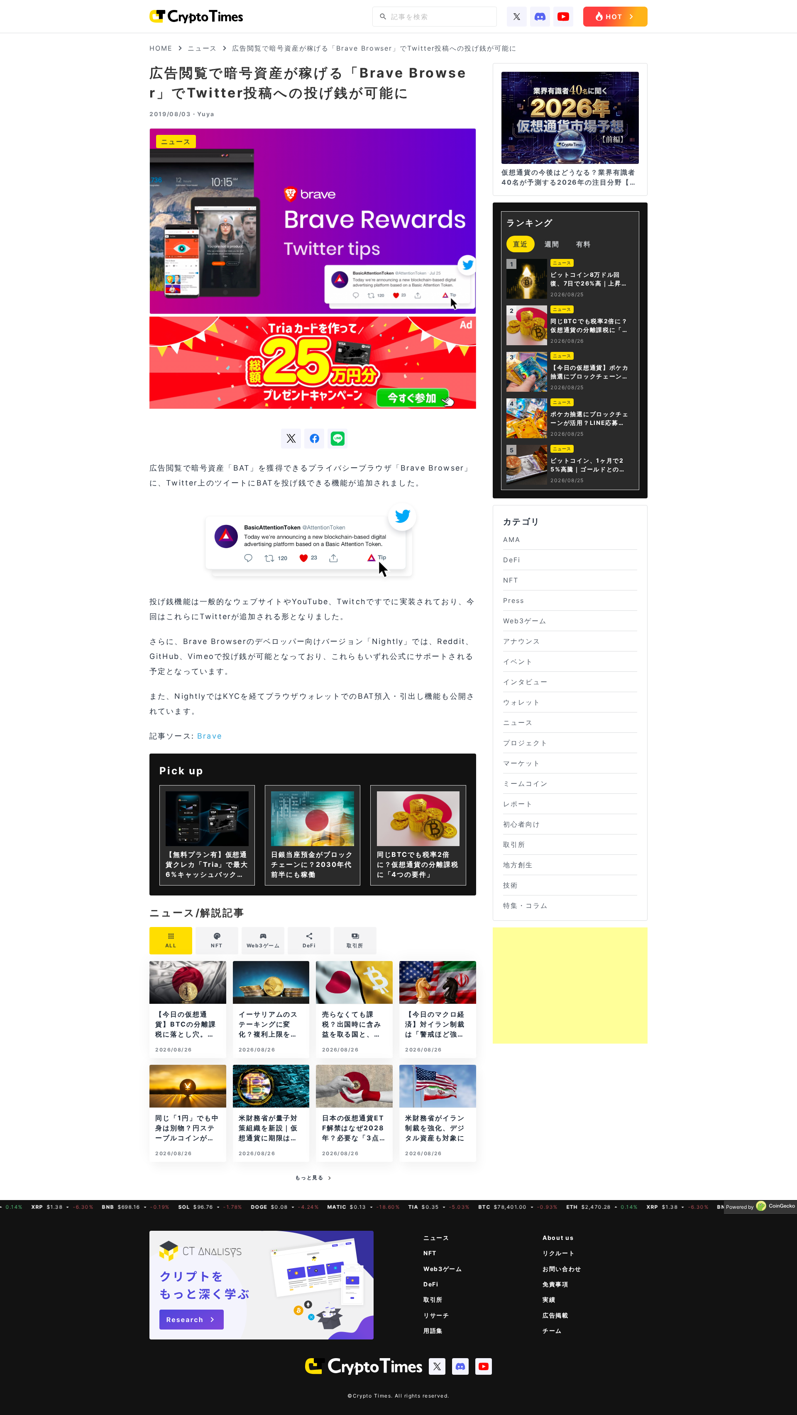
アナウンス (521, 641)
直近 (520, 244)
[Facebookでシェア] (314, 439)
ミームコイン (525, 783)
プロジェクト (525, 743)
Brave (209, 736)
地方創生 (518, 865)
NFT (510, 580)
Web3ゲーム (524, 621)
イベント (518, 661)
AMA (512, 539)
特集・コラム (525, 905)
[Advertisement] (570, 985)
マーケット (521, 763)
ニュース (203, 48)
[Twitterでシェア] (291, 439)
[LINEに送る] (337, 439)
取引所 (514, 844)
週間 (552, 244)
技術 (510, 885)
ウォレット (521, 702)
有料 (583, 244)
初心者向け (521, 824)
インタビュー (525, 682)
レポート (518, 804)
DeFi (512, 560)
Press (513, 600)
